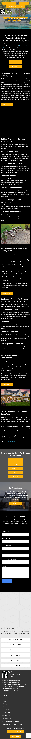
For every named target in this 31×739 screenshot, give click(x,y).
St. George (16, 665)
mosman (15, 476)
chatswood (15, 468)
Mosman (6, 258)
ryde (15, 460)
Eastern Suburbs (17, 639)
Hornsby (12, 258)
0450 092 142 (15, 62)
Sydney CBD (17, 645)
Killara (2, 258)
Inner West (16, 655)
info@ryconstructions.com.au (8, 443)
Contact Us (15, 66)
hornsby (15, 464)
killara (15, 472)
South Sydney (16, 650)
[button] (29, 11)
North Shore (16, 660)
